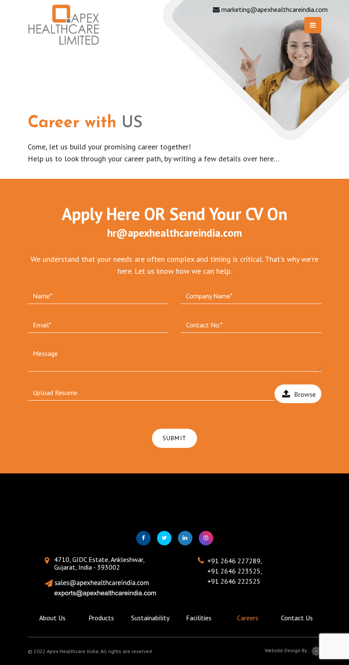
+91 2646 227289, (234, 560)
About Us (52, 617)
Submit (174, 438)
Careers (247, 617)
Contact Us (297, 617)
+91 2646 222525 (233, 581)
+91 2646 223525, (234, 571)
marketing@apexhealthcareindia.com (274, 9)
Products (101, 617)
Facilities (199, 617)
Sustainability (150, 617)
